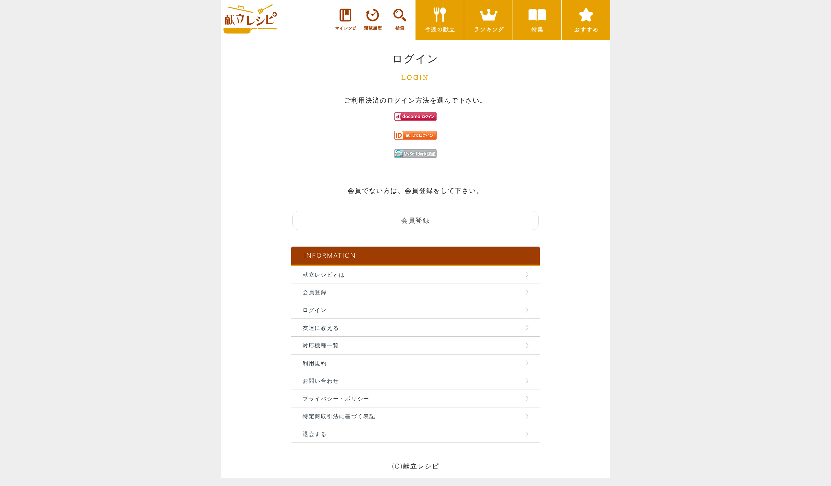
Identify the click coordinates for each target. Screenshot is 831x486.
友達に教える (321, 327)
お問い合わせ (321, 380)
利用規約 (315, 363)
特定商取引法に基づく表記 (339, 416)
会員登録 (315, 292)
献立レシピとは (324, 274)
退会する (315, 433)
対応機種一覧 (321, 345)
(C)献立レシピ (415, 466)
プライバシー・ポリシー (336, 398)
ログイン (315, 309)
